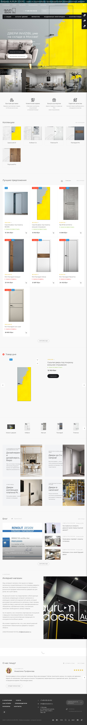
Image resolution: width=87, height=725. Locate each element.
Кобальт (27, 433)
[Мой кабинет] (83, 5)
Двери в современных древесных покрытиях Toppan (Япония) (24, 39)
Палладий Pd (75, 142)
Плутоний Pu (11, 164)
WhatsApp (4, 712)
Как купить (7, 703)
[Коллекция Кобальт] (11, 80)
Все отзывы (81, 663)
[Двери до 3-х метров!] (74, 461)
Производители (21, 703)
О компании (7, 700)
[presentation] (84, 428)
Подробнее (13, 55)
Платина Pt (54, 142)
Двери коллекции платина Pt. (12, 490)
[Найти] (82, 11)
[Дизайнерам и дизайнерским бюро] (32, 461)
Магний (43, 433)
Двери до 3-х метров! (55, 456)
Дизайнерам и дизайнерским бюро (14, 456)
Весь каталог (80, 180)
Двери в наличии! (53, 488)
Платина (76, 433)
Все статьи (81, 519)
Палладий (59, 433)
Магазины (6, 706)
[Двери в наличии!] (74, 492)
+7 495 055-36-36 (31, 11)
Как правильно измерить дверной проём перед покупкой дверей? (73, 528)
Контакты (17, 706)
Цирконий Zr (11, 142)
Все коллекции (80, 122)
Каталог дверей (11, 433)
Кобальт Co (33, 142)
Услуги (18, 700)
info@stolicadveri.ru (25, 632)
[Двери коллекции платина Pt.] (32, 492)
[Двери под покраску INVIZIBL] (76, 80)
